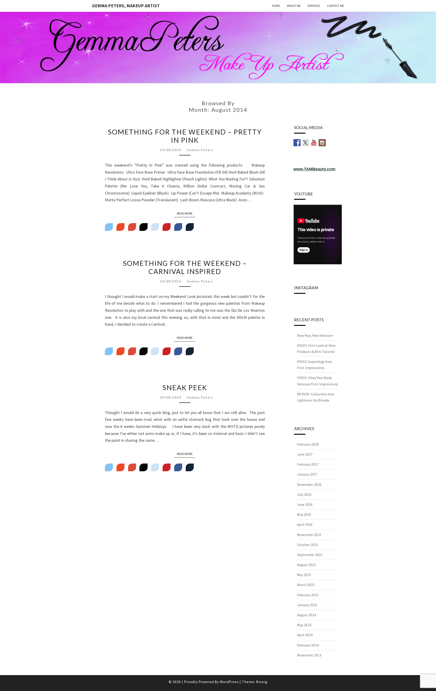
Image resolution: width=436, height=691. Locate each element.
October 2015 (307, 544)
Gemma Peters (200, 150)
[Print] (190, 227)
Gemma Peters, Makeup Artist (126, 5)
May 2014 (304, 625)
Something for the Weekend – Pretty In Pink (185, 136)
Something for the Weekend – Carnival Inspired (185, 267)
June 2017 (304, 454)
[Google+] (132, 227)
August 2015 (306, 564)
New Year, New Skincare (315, 335)
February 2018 (308, 444)
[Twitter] (109, 227)
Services (313, 6)
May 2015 (304, 574)
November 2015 (309, 534)
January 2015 (307, 605)
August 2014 (306, 615)
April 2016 (304, 524)
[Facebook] (178, 227)
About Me (294, 6)
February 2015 (308, 595)
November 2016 (309, 484)
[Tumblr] (143, 227)
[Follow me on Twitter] (305, 142)
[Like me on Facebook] (297, 142)
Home (276, 6)
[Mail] (120, 227)
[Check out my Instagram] (322, 142)
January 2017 (307, 474)
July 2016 (304, 494)
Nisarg (262, 681)
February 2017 (308, 464)
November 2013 (309, 655)
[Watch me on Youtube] (313, 142)
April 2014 (304, 635)
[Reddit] (155, 227)
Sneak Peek (184, 387)
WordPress (229, 681)
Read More (186, 213)
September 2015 (309, 554)
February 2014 (308, 645)
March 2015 (306, 584)
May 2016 (304, 514)
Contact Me (335, 6)
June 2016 (304, 504)
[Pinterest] (167, 227)
